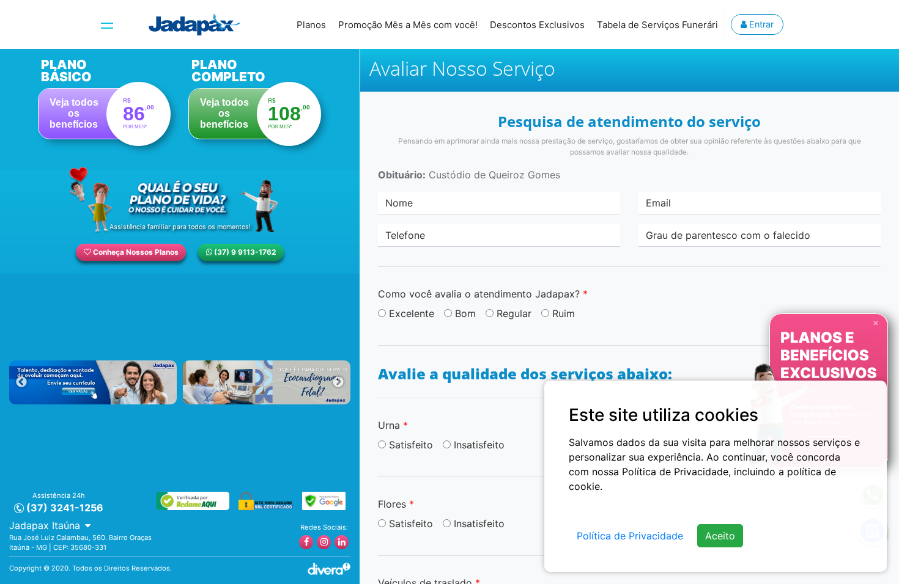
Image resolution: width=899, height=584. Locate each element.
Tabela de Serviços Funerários (662, 25)
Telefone (405, 235)
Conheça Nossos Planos (135, 252)
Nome (399, 203)
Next (338, 382)
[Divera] (329, 567)
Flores (396, 504)
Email (658, 203)
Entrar (760, 24)
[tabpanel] (93, 382)
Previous (21, 382)
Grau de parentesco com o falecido (728, 235)
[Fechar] (875, 322)
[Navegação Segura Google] (324, 500)
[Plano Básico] (104, 102)
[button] (50, 525)
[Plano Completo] (255, 102)
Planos (311, 25)
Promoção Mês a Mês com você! (408, 25)
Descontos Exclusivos (537, 25)
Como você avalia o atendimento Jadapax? (483, 294)
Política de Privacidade (630, 536)
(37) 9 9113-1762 (244, 252)
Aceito (720, 536)
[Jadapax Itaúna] (194, 24)
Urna (393, 425)
